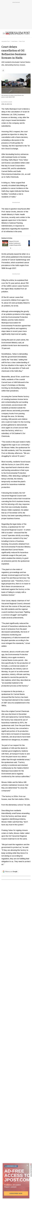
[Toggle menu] (3, 33)
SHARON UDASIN (7, 102)
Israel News (14, 41)
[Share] (3, 70)
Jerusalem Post (5, 41)
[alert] (16, 1192)
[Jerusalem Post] (17, 33)
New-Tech (22, 41)
